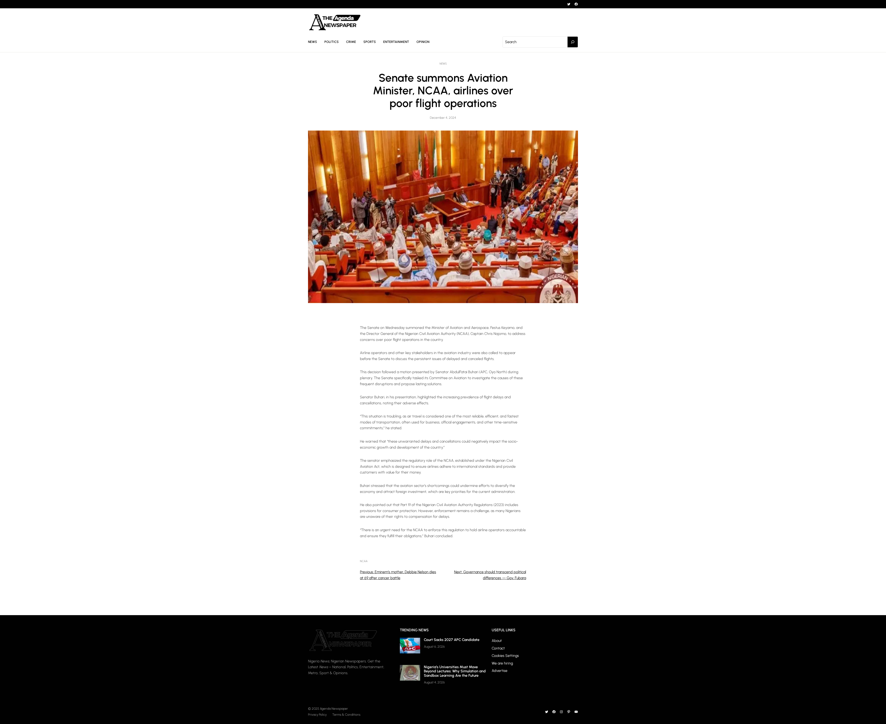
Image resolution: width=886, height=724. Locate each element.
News (443, 63)
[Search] (572, 42)
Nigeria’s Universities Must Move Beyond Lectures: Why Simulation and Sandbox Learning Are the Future (455, 671)
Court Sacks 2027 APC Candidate (451, 640)
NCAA (364, 561)
